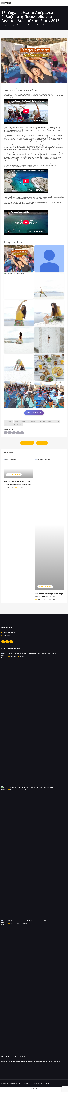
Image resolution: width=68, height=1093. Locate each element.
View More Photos (34, 413)
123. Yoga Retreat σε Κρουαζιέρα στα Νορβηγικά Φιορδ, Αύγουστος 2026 (30, 787)
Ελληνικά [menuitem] (35, 1088)
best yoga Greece (32, 421)
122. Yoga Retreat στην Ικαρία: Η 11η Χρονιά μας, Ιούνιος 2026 (27, 921)
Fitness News (13, 656)
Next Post (42, 443)
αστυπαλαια (19, 424)
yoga (49, 421)
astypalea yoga (8, 421)
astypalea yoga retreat (20, 421)
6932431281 (7, 635)
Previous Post (27, 443)
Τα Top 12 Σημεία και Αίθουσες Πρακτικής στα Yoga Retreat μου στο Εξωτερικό (32, 653)
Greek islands (42, 421)
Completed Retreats (14, 474)
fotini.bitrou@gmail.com (10, 632)
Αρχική (5, 25)
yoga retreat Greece (10, 424)
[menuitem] (34, 1088)
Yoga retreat (56, 421)
